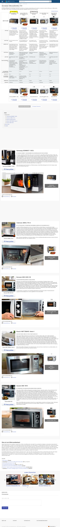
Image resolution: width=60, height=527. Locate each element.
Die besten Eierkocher (36, 106)
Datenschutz (27, 520)
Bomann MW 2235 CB (11, 119)
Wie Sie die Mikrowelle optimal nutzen (8, 463)
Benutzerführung (6, 196)
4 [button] (32, 487)
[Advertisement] (15, 138)
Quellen (6, 125)
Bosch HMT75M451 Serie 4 (12, 121)
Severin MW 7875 (10, 122)
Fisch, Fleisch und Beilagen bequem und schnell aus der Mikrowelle (17, 468)
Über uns (4, 520)
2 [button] (29, 487)
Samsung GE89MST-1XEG (12, 116)
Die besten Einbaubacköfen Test (13, 485)
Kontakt (15, 520)
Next (55, 480)
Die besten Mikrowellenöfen (24, 106)
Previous (5, 480)
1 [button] (27, 487)
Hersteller (14, 196)
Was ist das (7, 124)
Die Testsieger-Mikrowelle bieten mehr (8, 464)
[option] (14, 480)
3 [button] (30, 487)
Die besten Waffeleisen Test (45, 485)
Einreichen (4, 507)
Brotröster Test (25, 485)
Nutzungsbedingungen (42, 520)
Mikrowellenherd (5, 460)
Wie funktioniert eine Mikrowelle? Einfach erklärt (14, 461)
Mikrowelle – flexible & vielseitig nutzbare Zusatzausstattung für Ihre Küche (14, 467)
